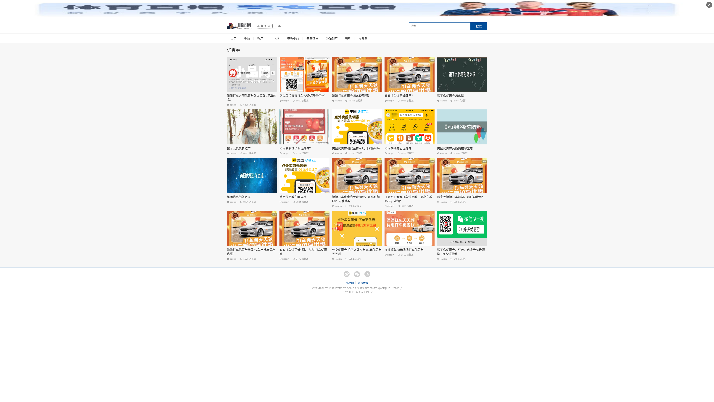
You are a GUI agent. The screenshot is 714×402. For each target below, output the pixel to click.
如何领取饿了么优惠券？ (295, 148)
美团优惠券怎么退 (239, 197)
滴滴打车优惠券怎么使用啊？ (351, 95)
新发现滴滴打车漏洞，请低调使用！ (461, 197)
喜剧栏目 (312, 38)
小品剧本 (332, 38)
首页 (234, 38)
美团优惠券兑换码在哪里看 (455, 148)
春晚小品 (293, 38)
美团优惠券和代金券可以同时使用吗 (356, 148)
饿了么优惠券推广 (239, 148)
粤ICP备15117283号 (390, 288)
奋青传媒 (363, 282)
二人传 (275, 38)
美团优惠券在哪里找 (292, 197)
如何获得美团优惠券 (398, 148)
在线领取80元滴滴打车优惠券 (404, 249)
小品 (247, 38)
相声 (260, 38)
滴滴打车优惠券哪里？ (399, 95)
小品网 (350, 282)
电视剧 (362, 38)
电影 (348, 38)
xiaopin (232, 104)
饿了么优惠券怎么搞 (450, 95)
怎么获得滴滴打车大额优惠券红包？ (303, 95)
